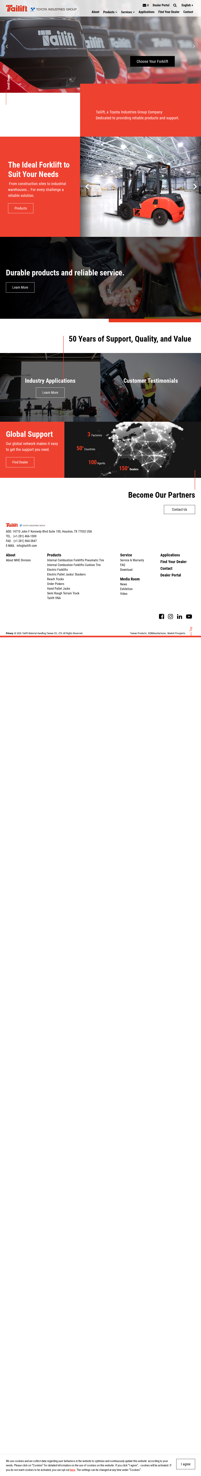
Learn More (20, 287)
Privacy (9, 633)
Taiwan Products (138, 633)
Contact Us (179, 509)
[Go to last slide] (195, 186)
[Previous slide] (7, 46)
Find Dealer (20, 462)
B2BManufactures (157, 633)
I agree (185, 1464)
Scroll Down (8, 82)
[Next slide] (194, 46)
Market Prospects (176, 633)
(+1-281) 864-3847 (25, 541)
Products (21, 208)
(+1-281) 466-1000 (25, 536)
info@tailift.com (27, 546)
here (72, 1470)
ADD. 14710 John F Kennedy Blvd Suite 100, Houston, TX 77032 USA (49, 531)
